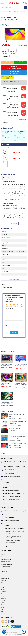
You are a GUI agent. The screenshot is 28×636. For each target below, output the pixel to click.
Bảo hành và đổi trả (5, 561)
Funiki (2, 596)
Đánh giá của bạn (9, 301)
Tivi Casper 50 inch (14, 124)
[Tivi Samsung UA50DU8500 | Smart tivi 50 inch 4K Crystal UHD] (21, 358)
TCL (2, 609)
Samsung (3, 607)
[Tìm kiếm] (25, 7)
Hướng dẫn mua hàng (6, 556)
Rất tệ (7, 306)
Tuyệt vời (21, 306)
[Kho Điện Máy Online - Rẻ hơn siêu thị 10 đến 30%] (14, 3)
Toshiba (3, 605)
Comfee (3, 600)
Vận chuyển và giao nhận (6, 564)
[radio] (4, 50)
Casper (2, 587)
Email (6, 325)
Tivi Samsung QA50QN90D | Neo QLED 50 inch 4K (7, 403)
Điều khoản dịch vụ (5, 569)
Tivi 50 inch (22, 11)
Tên (6, 319)
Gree (2, 593)
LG (1, 585)
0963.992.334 (16, 158)
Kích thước (15, 11)
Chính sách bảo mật (5, 566)
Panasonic (3, 580)
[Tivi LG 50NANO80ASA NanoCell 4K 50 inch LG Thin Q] (21, 377)
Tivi (10, 11)
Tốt (17, 306)
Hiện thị (10, 178)
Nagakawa (3, 598)
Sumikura (3, 589)
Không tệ (10, 306)
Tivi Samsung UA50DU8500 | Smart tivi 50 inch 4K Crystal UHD (21, 365)
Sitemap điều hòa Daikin (19, 632)
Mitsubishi (3, 591)
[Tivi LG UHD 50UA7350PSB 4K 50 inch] (7, 377)
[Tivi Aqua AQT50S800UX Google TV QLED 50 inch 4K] (7, 358)
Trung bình (14, 306)
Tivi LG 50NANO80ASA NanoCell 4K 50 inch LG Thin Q (21, 384)
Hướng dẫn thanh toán (6, 559)
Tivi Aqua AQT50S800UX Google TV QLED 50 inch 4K (7, 365)
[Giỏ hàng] (26, 2)
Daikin (2, 582)
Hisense (3, 613)
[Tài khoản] (23, 2)
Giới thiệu (3, 554)
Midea (2, 602)
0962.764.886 (16, 152)
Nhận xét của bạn (9, 308)
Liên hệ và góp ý (4, 571)
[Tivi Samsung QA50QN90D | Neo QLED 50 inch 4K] (7, 396)
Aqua (2, 611)
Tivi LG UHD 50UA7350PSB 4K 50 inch (7, 384)
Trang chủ (5, 11)
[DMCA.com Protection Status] (5, 626)
